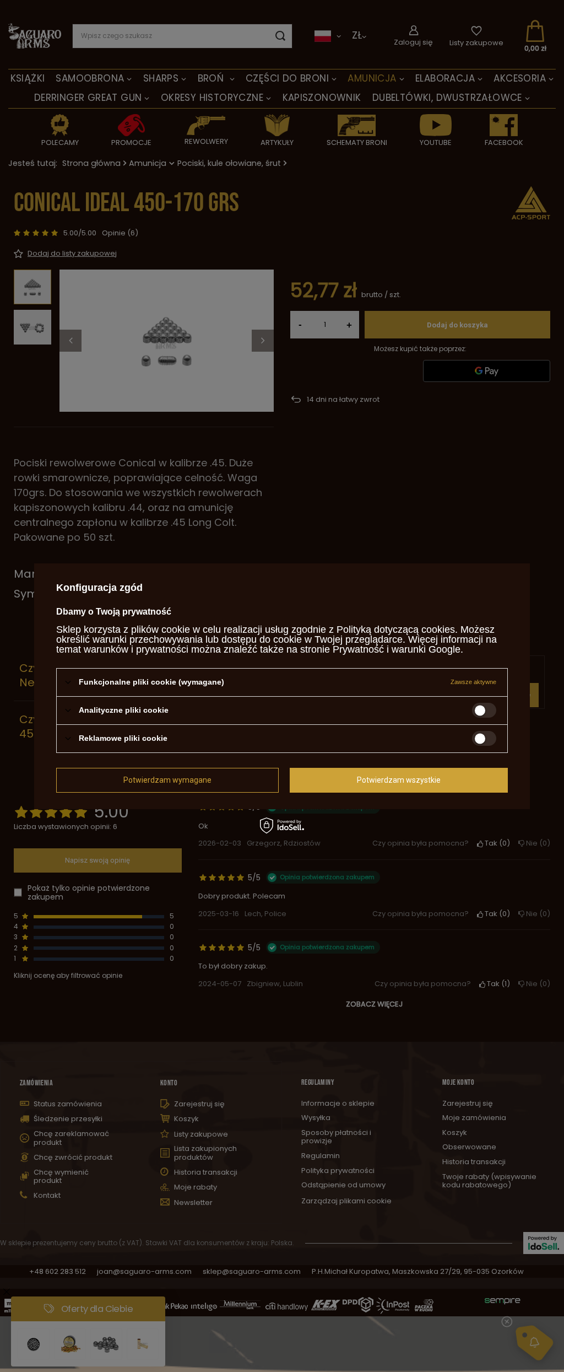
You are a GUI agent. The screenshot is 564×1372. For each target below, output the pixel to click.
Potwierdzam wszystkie (399, 780)
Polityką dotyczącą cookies (396, 628)
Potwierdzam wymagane (167, 780)
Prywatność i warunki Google (396, 648)
